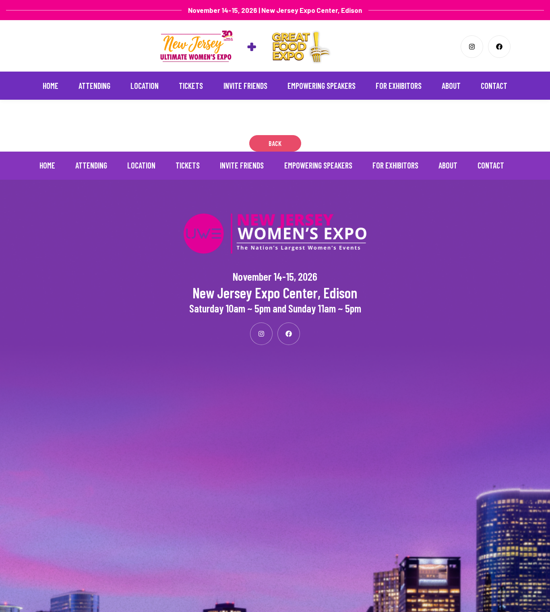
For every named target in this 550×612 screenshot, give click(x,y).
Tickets (191, 85)
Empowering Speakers (321, 85)
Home (50, 85)
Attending (94, 85)
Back (275, 143)
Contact (494, 85)
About (451, 85)
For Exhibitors (399, 85)
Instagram (472, 46)
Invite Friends (245, 85)
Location (144, 85)
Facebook (499, 46)
